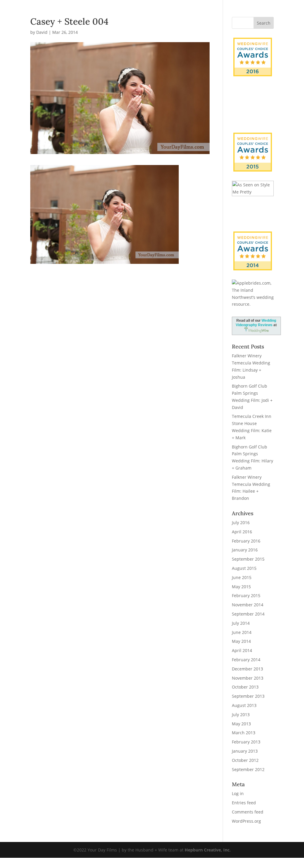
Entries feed (244, 802)
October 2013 (245, 687)
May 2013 (241, 724)
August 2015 (244, 568)
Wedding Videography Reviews (256, 322)
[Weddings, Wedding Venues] (252, 236)
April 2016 (242, 532)
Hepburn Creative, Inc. (208, 850)
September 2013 (248, 696)
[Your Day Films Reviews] (252, 57)
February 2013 (246, 742)
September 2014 (248, 614)
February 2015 (246, 595)
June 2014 (241, 632)
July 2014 (241, 623)
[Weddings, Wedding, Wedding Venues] (252, 93)
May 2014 (241, 641)
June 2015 (241, 577)
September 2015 (248, 559)
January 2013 (245, 751)
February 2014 (246, 659)
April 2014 (242, 650)
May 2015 (241, 586)
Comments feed (247, 812)
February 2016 (246, 541)
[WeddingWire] (252, 137)
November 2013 (247, 678)
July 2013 (241, 714)
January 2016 (245, 550)
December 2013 (247, 669)
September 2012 (248, 769)
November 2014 (247, 605)
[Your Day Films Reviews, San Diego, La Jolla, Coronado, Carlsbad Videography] (252, 112)
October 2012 (245, 760)
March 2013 (243, 732)
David (42, 32)
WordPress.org (246, 821)
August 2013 (244, 705)
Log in (238, 793)
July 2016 (241, 522)
